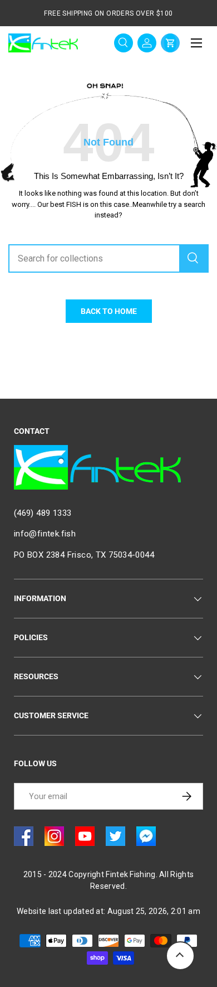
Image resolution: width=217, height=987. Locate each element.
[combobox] (108, 258)
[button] (170, 42)
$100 (164, 13)
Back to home (109, 311)
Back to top (180, 955)
